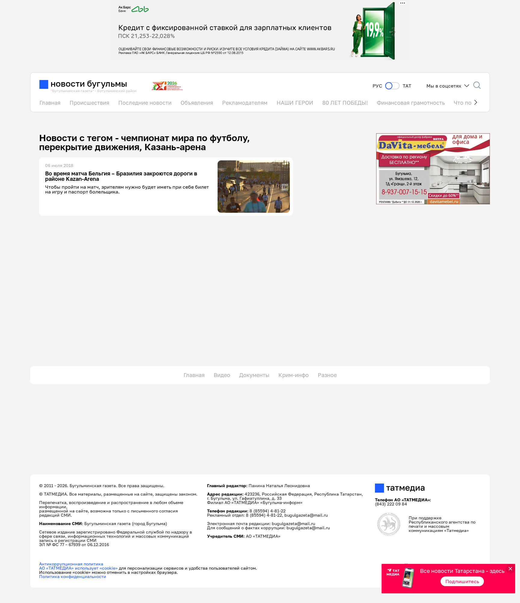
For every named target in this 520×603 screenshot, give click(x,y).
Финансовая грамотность (411, 102)
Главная (49, 102)
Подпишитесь (462, 581)
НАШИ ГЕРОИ (295, 102)
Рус (377, 86)
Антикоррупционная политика (71, 563)
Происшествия (89, 102)
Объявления (197, 102)
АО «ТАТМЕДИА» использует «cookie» (78, 568)
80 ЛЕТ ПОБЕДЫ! (345, 102)
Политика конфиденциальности (72, 576)
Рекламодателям (245, 102)
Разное (327, 375)
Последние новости (145, 102)
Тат (407, 86)
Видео (222, 375)
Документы (254, 375)
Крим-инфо (293, 375)
